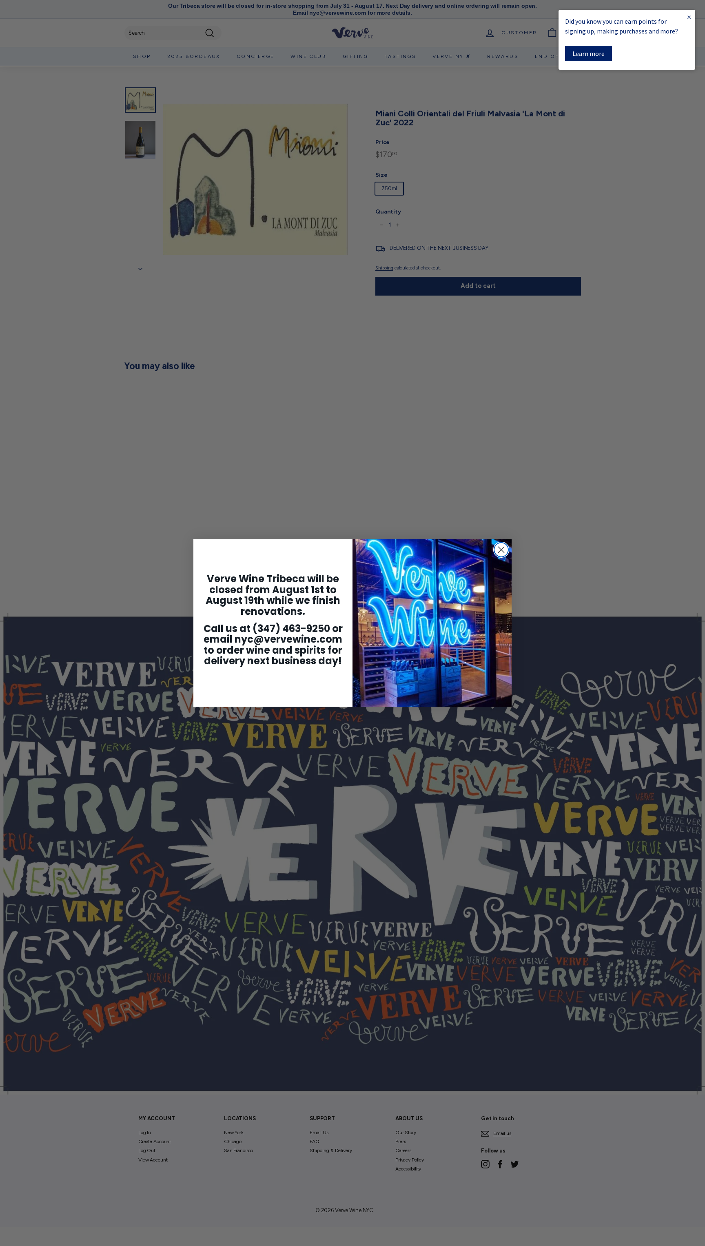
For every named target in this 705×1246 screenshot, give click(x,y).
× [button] (689, 17)
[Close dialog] (501, 550)
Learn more (588, 53)
